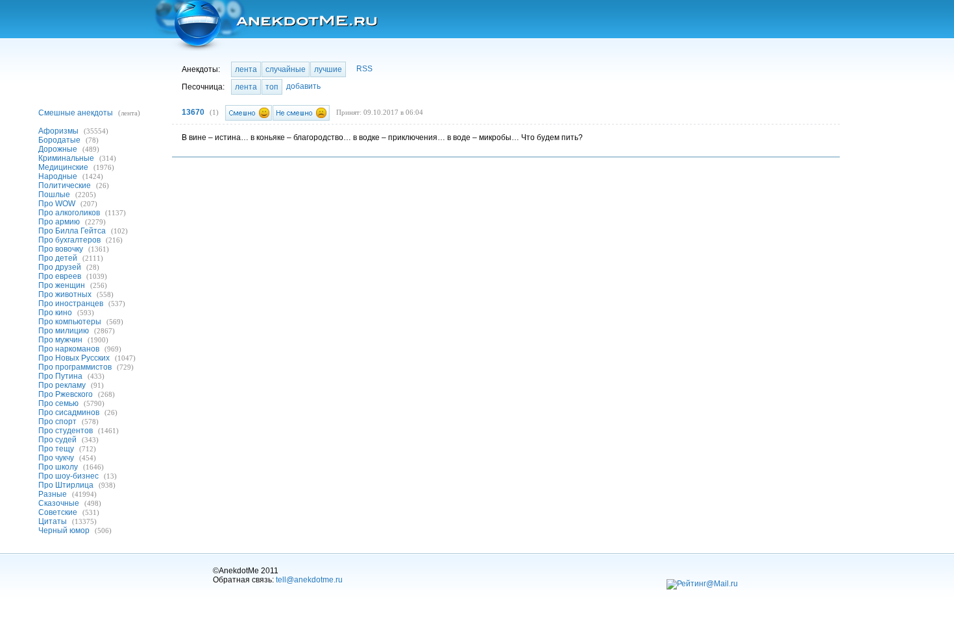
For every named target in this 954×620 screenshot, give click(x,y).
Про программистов (75, 367)
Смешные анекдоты (75, 112)
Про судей (57, 439)
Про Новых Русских (74, 358)
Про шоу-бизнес (68, 476)
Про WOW (56, 203)
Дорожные (57, 149)
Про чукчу (56, 457)
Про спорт (57, 421)
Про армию (59, 221)
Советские (57, 512)
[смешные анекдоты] (265, 25)
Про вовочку (60, 249)
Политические (64, 185)
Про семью (58, 403)
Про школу (58, 466)
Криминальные (66, 158)
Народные (57, 176)
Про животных (65, 294)
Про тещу (56, 448)
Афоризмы (58, 131)
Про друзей (59, 267)
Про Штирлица (65, 485)
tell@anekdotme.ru (309, 579)
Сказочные (58, 503)
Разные (52, 494)
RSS (364, 68)
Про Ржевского (65, 394)
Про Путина (60, 376)
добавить (303, 86)
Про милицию (63, 330)
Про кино (55, 312)
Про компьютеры (69, 321)
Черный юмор (64, 530)
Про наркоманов (68, 348)
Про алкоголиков (69, 212)
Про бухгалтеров (69, 239)
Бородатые (59, 140)
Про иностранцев (70, 303)
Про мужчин (60, 339)
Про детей (57, 258)
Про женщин (61, 285)
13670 (193, 112)
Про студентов (65, 430)
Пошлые (54, 194)
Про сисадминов (68, 412)
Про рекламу (62, 385)
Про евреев (59, 276)
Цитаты (52, 521)
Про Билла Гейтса (72, 230)
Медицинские (63, 167)
